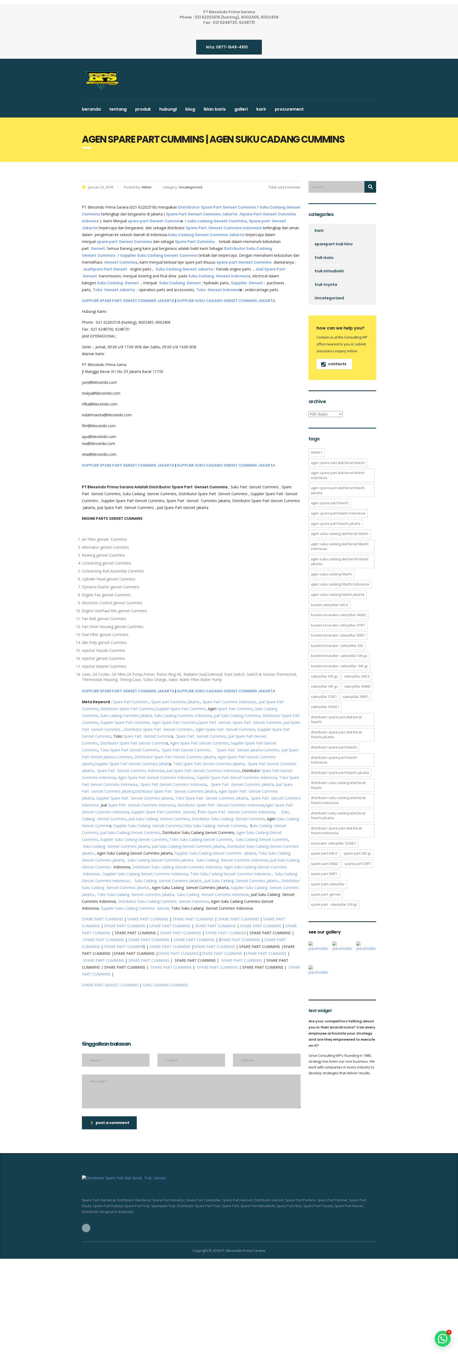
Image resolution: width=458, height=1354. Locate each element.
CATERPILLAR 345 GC (324, 686)
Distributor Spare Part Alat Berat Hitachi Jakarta (336, 734)
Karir (261, 109)
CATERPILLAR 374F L (323, 696)
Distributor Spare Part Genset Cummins (158, 729)
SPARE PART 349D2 (324, 863)
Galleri (241, 109)
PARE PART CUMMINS (240, 939)
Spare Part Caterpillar (328, 884)
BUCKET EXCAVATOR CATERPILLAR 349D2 (338, 614)
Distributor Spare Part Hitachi (334, 747)
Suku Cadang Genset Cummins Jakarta (116, 846)
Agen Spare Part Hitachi (329, 502)
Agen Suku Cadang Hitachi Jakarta (337, 594)
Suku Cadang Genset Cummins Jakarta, (160, 860)
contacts (337, 364)
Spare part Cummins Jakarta (175, 701)
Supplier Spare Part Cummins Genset (163, 811)
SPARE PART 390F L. (324, 873)
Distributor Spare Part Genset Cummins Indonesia (220, 804)
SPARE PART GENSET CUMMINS (110, 984)
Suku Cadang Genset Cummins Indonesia (232, 860)
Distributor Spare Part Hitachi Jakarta (340, 772)
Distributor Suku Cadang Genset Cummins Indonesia (177, 866)
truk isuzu (324, 257)
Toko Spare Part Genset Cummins (129, 749)
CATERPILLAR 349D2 (357, 686)
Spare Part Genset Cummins (257, 722)
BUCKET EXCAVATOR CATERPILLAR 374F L (338, 625)
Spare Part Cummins (130, 701)
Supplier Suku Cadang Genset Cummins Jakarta (215, 853)
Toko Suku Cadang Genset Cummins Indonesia (230, 873)
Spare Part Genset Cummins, (187, 749)
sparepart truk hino (334, 244)
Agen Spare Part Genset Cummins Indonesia (156, 777)
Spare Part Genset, (215, 722)
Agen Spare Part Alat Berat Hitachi (338, 462)
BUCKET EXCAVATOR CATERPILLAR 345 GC (339, 666)
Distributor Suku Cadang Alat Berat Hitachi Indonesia (338, 800)
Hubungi (168, 109)
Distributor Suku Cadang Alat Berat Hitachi (338, 785)
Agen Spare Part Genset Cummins (225, 729)
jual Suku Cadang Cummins (237, 715)
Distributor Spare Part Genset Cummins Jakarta (175, 756)
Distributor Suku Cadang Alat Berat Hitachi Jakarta (338, 815)
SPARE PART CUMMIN (123, 946)
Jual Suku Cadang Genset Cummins (159, 818)
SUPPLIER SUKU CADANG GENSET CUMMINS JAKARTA (226, 300)
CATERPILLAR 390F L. (356, 696)
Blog (190, 109)
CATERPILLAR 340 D (356, 676)
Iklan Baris (215, 109)
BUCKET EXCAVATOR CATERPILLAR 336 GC (339, 655)
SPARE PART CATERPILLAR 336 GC (334, 904)
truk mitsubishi (329, 271)
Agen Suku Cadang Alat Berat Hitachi (339, 533)
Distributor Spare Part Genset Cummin (133, 743)
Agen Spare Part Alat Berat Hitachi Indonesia (338, 475)
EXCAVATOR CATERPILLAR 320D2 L (333, 843)
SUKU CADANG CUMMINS (165, 984)
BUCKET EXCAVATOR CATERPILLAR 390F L (338, 635)
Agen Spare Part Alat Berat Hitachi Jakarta (338, 490)
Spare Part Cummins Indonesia (229, 701)
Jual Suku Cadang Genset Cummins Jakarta (188, 846)
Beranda (91, 109)
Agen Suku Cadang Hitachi (331, 574)
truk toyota (326, 284)
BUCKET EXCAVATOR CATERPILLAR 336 (337, 645)
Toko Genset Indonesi (217, 289)
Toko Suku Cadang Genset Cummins (215, 825)
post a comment (112, 1122)
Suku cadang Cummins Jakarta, (126, 715)
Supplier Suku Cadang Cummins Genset (134, 908)
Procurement (289, 109)
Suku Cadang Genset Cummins (262, 839)
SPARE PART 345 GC (357, 853)
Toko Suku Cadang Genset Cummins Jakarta (135, 894)
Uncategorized (329, 298)
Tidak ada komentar (284, 187)
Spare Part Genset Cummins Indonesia (130, 770)
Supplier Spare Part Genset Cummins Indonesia (236, 777)
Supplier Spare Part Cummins (181, 708)
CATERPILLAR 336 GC (324, 676)
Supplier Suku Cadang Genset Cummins (147, 825)
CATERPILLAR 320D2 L (325, 706)
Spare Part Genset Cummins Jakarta (242, 784)
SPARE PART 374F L (358, 863)
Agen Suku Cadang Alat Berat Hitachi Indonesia (339, 546)
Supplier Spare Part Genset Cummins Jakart (132, 763)
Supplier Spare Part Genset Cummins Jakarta (134, 798)
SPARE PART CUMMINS (102, 919)
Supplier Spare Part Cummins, (125, 722)
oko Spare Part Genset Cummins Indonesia (237, 811)
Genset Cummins (121, 262)
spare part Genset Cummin (154, 221)
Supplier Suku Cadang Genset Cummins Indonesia (145, 873)
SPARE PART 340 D (324, 853)
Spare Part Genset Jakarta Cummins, (248, 749)
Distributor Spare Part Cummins (127, 708)
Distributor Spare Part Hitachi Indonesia (334, 760)
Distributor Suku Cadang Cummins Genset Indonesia (163, 901)
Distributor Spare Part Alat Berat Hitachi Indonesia (336, 831)
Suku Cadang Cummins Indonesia (183, 715)
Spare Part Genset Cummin (147, 736)
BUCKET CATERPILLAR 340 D (329, 604)
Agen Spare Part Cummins (174, 722)
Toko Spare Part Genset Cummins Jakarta (209, 763)
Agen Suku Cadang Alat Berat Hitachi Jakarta (339, 561)
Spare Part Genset (326, 894)
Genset (98, 248)
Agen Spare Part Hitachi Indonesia (338, 513)
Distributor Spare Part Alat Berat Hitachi (336, 719)
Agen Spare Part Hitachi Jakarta (335, 523)
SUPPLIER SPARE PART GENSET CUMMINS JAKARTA (128, 300)
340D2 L (316, 452)
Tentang (118, 109)
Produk (143, 109)
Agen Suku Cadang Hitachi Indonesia (340, 584)
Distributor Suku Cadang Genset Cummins (228, 818)
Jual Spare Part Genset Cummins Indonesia (203, 770)
